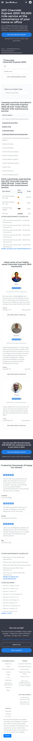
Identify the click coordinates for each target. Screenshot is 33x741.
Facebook (8, 711)
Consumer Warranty (24, 664)
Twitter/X (8, 716)
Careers (8, 672)
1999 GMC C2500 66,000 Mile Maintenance (17, 565)
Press (8, 666)
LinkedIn (8, 714)
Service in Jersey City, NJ (11, 585)
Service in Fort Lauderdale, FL (13, 594)
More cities (6, 613)
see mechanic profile (16, 315)
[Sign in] (30, 2)
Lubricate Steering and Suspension (15, 134)
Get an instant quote (16, 34)
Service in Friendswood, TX (12, 606)
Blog (8, 690)
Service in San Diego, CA (11, 600)
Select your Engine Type (13, 89)
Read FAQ (17, 644)
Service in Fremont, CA (10, 597)
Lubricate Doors (8, 130)
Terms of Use (25, 676)
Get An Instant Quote (16, 452)
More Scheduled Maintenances (16, 249)
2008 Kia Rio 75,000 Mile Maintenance (15, 562)
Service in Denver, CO (10, 611)
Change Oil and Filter (10, 123)
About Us (8, 664)
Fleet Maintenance (8, 669)
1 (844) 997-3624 (8, 639)
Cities (8, 675)
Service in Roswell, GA (10, 603)
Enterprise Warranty (24, 666)
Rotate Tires (6, 127)
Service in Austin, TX (9, 591)
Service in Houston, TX (10, 608)
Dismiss (7, 735)
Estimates (8, 680)
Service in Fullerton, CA (10, 588)
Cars (8, 677)
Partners (8, 687)
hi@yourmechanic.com (23, 639)
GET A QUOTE (16, 650)
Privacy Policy (24, 669)
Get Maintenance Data (16, 77)
